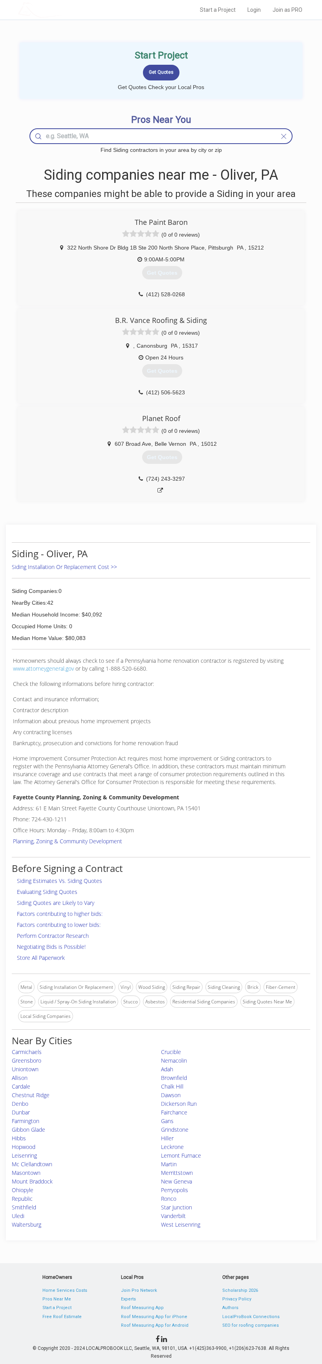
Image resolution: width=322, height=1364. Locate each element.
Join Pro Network (139, 1290)
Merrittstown (177, 1172)
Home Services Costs (64, 1290)
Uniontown (25, 1069)
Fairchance (174, 1112)
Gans (167, 1121)
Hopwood (23, 1147)
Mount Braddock (32, 1181)
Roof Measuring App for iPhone (154, 1316)
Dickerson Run (179, 1103)
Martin (169, 1164)
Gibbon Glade (28, 1129)
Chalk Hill (172, 1086)
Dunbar (21, 1112)
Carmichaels (27, 1052)
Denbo (20, 1103)
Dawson (171, 1095)
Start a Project (218, 10)
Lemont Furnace (181, 1155)
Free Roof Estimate (62, 1316)
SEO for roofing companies (250, 1325)
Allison (19, 1077)
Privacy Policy (236, 1299)
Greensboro (26, 1060)
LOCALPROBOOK (63, 9)
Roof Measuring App (142, 1307)
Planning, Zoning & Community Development (67, 841)
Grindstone (174, 1129)
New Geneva (176, 1181)
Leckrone (172, 1147)
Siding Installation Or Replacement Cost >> (64, 567)
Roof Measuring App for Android (154, 1325)
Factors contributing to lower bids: (59, 924)
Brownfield (174, 1077)
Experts (128, 1299)
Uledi (18, 1216)
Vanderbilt (173, 1216)
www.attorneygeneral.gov (43, 668)
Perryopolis (174, 1190)
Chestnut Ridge (30, 1095)
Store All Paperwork (41, 957)
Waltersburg (26, 1224)
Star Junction (176, 1207)
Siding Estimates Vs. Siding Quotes (59, 880)
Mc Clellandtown (32, 1164)
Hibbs (19, 1138)
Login (254, 10)
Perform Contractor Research (53, 935)
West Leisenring (180, 1224)
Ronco (168, 1198)
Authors (230, 1307)
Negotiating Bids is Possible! (51, 946)
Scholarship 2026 (240, 1290)
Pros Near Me (56, 1299)
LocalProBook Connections (251, 1316)
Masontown (26, 1172)
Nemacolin (174, 1060)
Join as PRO (287, 10)
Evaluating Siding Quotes (47, 891)
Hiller (167, 1138)
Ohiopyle (22, 1190)
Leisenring (24, 1155)
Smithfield (24, 1207)
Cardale (21, 1086)
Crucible (171, 1052)
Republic (22, 1198)
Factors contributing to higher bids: (59, 913)
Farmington (25, 1121)
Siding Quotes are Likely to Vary (55, 902)
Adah (167, 1069)
